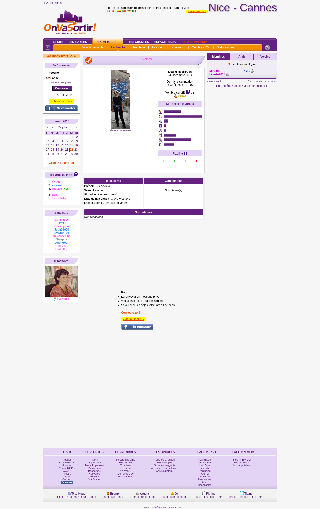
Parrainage (204, 459)
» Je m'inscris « (197, 11)
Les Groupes (139, 41)
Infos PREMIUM (241, 459)
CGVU (67, 470)
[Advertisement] (192, 24)
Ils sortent (158, 47)
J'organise (205, 470)
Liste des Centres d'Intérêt (165, 468)
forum (274, 81)
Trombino (139, 47)
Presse (67, 473)
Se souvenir (64, 95)
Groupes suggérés (164, 465)
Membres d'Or (201, 47)
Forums (66, 465)
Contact (66, 479)
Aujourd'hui (94, 462)
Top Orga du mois (61, 175)
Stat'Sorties (94, 479)
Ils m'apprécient (241, 465)
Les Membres (107, 42)
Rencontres (204, 479)
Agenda (204, 468)
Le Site (58, 41)
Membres (218, 56)
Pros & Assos (66, 462)
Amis (242, 56)
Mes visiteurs (241, 462)
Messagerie (204, 462)
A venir (94, 459)
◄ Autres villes (52, 2)
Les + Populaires (94, 465)
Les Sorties (78, 41)
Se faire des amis (92, 47)
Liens (67, 476)
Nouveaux (178, 47)
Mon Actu (204, 465)
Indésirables (205, 485)
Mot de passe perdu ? (62, 82)
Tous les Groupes (164, 459)
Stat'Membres (225, 47)
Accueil (67, 459)
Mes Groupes (164, 462)
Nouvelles (94, 473)
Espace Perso (165, 41)
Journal (205, 473)
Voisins (265, 56)
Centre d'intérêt (164, 470)
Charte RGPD (67, 468)
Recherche (118, 47)
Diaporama (94, 468)
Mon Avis (205, 476)
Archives (94, 476)
